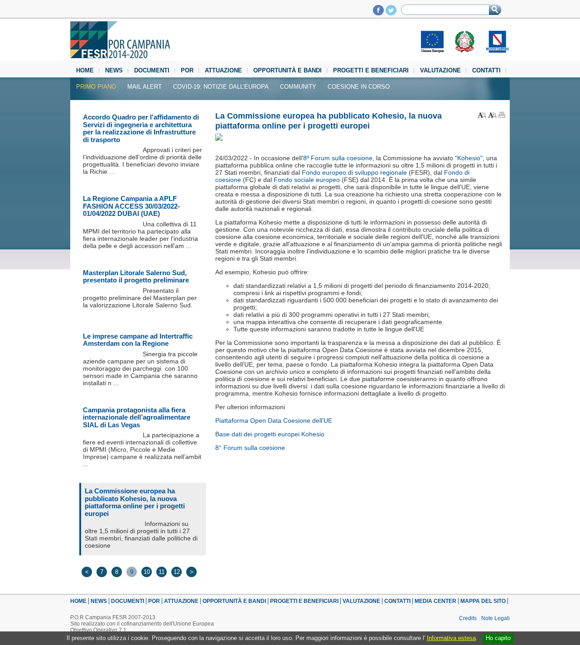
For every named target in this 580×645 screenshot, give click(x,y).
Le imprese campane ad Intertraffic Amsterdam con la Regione (138, 340)
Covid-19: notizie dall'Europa (221, 86)
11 (161, 572)
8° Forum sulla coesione (250, 447)
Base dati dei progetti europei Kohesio (269, 434)
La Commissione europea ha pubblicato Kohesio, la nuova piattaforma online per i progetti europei (135, 502)
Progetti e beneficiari (371, 70)
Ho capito (498, 638)
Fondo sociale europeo (307, 179)
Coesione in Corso (359, 86)
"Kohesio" (469, 158)
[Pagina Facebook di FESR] (378, 13)
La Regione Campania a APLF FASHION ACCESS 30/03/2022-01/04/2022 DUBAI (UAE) (131, 206)
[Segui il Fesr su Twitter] (391, 13)
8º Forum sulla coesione (337, 158)
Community (298, 86)
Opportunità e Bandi (287, 70)
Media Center (435, 601)
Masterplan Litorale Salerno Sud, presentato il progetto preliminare (136, 276)
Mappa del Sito (483, 601)
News (114, 70)
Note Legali (495, 618)
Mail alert (144, 86)
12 (177, 572)
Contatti (486, 70)
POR (187, 70)
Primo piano (96, 86)
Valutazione (440, 70)
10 (147, 572)
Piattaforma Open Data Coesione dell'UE (273, 420)
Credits (468, 618)
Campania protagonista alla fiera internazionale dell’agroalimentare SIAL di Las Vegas (136, 417)
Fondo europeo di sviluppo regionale (354, 172)
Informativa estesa (451, 638)
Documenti (151, 70)
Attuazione (223, 70)
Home (85, 70)
